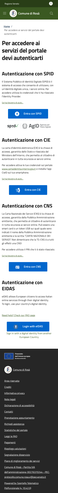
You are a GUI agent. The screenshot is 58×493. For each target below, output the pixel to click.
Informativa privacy (14, 393)
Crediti (7, 387)
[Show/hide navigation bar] (4, 13)
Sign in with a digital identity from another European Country (29, 335)
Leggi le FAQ (10, 436)
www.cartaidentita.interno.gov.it (19, 169)
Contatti (8, 411)
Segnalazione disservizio (17, 455)
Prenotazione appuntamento (19, 418)
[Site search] (51, 13)
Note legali (10, 399)
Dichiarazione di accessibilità (19, 405)
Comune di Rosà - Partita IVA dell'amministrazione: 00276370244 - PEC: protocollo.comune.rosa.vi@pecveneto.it (26, 472)
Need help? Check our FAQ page (18, 315)
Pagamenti (10, 442)
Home (7, 26)
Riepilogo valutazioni (15, 448)
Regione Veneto (12, 3)
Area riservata (11, 381)
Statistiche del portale (16, 430)
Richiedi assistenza (14, 424)
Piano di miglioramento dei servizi (22, 461)
